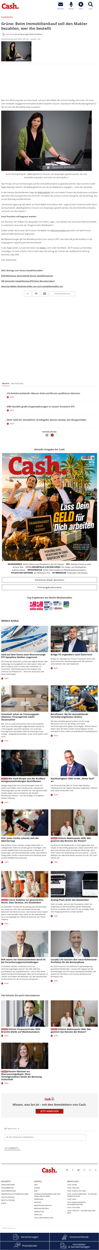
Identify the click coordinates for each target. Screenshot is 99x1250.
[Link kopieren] (27, 294)
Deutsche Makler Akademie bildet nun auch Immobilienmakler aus (32, 286)
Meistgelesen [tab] (17, 383)
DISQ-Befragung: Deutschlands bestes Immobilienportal (27, 275)
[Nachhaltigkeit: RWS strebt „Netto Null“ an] (74, 763)
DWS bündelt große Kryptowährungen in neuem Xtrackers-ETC (41, 406)
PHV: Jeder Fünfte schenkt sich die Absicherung (20, 839)
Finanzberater (7, 1188)
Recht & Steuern (8, 1200)
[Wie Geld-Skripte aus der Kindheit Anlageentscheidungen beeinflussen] (24, 763)
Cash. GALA (71, 1199)
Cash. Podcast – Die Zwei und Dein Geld (81, 1212)
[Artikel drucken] (36, 294)
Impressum (38, 1199)
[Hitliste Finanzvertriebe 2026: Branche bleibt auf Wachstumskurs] (24, 1013)
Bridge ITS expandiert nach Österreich (71, 654)
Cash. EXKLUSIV (73, 1188)
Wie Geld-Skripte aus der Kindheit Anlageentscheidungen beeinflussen (23, 780)
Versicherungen (8, 1185)
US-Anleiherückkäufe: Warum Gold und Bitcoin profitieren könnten (43, 393)
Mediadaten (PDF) (41, 1208)
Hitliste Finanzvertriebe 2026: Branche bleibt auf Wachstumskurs (21, 1030)
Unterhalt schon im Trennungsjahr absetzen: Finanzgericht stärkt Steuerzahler (20, 717)
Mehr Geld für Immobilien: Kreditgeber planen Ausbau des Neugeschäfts (46, 419)
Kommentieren (62, 293)
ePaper (37, 1188)
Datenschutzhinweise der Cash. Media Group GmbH (47, 1195)
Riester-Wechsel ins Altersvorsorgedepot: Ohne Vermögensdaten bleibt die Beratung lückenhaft (21, 1075)
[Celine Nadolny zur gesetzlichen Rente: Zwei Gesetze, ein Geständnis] (24, 884)
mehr (12, 397)
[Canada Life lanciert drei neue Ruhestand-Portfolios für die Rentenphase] (74, 944)
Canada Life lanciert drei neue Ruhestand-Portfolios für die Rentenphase (74, 961)
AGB (35, 1191)
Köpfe (3, 1203)
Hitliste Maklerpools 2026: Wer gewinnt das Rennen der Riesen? (71, 839)
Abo (36, 1185)
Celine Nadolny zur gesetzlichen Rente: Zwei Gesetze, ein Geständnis (22, 901)
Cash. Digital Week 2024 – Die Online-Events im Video (82, 1195)
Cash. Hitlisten (73, 1207)
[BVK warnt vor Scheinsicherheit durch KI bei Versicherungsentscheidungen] (24, 944)
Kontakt (37, 1202)
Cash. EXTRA (72, 1185)
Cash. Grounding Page (43, 1218)
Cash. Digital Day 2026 (76, 1191)
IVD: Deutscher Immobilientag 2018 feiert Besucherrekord (28, 281)
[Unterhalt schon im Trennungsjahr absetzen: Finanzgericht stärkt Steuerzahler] (24, 698)
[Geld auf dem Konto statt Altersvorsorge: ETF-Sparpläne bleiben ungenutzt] (24, 639)
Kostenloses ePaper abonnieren (49, 580)
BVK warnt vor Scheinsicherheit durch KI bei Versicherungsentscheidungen (23, 961)
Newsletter (39, 1211)
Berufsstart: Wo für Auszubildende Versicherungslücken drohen (69, 715)
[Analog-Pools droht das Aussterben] (74, 884)
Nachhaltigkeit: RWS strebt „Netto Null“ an (73, 780)
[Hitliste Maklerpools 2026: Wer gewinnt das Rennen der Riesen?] (74, 822)
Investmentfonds (8, 1191)
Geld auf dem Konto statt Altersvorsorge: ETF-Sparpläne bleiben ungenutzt (23, 656)
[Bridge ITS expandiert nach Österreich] (74, 639)
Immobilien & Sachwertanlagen (14, 1194)
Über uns (38, 1214)
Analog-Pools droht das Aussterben (70, 899)
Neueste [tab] (5, 383)
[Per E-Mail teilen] (44, 294)
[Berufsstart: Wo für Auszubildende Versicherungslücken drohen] (74, 698)
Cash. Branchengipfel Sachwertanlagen (76, 1203)
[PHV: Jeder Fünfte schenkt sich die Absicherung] (24, 822)
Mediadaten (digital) (43, 1205)
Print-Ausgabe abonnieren (50, 587)
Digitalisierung (7, 1197)
